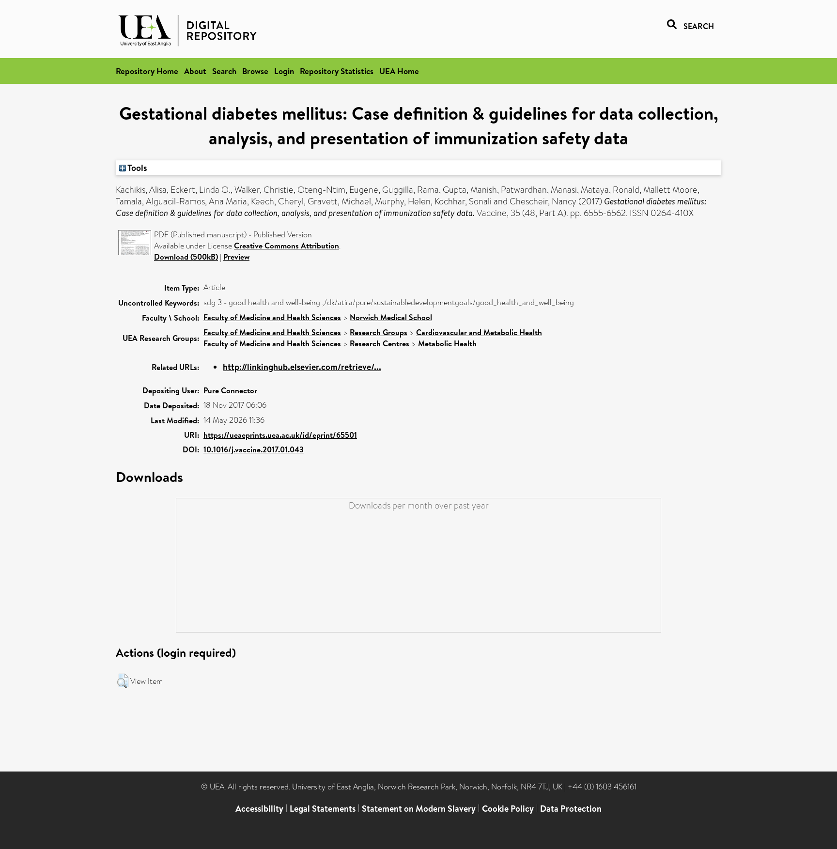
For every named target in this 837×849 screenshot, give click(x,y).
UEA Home (399, 71)
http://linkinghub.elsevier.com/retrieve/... (302, 367)
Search (224, 71)
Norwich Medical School (391, 317)
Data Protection (571, 809)
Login (284, 71)
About (195, 71)
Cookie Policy (508, 809)
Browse (255, 71)
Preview (236, 256)
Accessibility (259, 809)
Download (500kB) (186, 256)
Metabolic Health (447, 343)
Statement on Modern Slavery (419, 809)
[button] (122, 681)
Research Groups (378, 332)
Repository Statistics (336, 71)
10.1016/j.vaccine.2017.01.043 (253, 449)
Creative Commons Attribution (286, 245)
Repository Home (147, 71)
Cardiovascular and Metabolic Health (479, 332)
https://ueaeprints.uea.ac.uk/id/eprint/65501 (280, 435)
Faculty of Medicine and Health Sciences (272, 317)
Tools (136, 167)
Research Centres (379, 343)
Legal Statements (323, 809)
